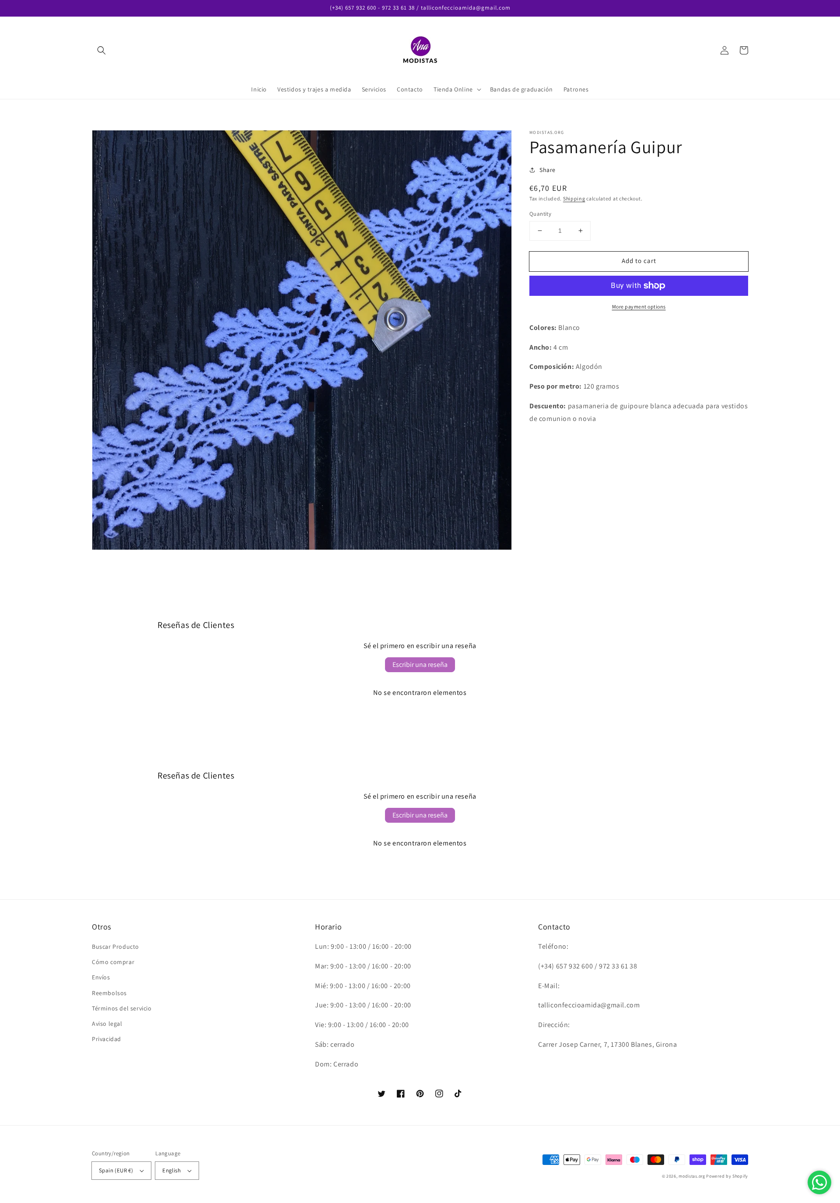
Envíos (101, 977)
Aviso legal (107, 1024)
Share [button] (547, 170)
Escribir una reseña (420, 664)
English (171, 1170)
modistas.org (692, 1176)
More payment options (639, 306)
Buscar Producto (115, 946)
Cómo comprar (113, 962)
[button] (101, 50)
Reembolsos (109, 993)
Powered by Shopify (727, 1176)
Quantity (540, 213)
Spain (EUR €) (116, 1170)
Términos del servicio (122, 1008)
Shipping (574, 198)
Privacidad (106, 1039)
